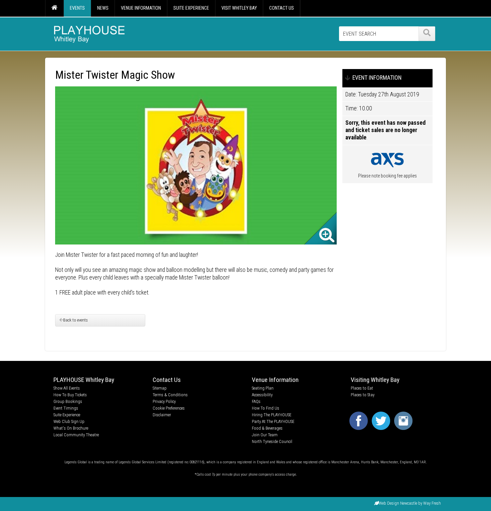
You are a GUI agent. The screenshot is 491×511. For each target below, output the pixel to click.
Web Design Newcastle (398, 503)
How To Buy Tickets (70, 394)
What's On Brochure (70, 428)
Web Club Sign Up (69, 421)
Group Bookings (67, 401)
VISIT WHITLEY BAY (239, 8)
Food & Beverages (267, 428)
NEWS (103, 8)
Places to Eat (362, 388)
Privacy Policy (164, 401)
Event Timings (65, 408)
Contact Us (167, 380)
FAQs (256, 401)
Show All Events (66, 388)
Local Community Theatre (76, 434)
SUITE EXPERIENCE (191, 8)
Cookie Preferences (169, 408)
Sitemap (160, 388)
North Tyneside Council (272, 441)
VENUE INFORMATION (141, 8)
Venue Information (275, 380)
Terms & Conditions (170, 394)
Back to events (75, 320)
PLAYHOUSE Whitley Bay (83, 380)
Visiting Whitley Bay (375, 380)
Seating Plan (263, 388)
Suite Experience (66, 414)
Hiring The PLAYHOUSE (271, 414)
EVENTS (77, 8)
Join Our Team (265, 434)
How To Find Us (265, 408)
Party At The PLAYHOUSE (273, 421)
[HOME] (54, 8)
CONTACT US (281, 8)
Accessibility (262, 394)
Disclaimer (162, 414)
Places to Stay (362, 394)
